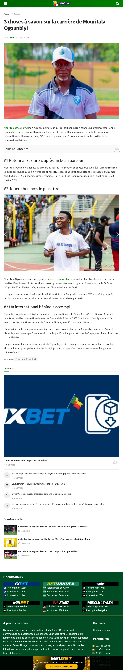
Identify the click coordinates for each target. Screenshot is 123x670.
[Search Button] (117, 3)
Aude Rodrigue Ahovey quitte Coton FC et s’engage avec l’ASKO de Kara (54, 539)
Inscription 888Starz (57, 610)
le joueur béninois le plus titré (53, 279)
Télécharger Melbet (17, 606)
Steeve (10, 37)
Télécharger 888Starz (57, 606)
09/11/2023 (24, 37)
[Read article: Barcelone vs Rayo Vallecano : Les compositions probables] (10, 554)
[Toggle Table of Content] (115, 149)
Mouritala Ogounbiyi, (15, 127)
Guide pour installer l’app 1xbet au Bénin (25, 460)
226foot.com (103, 653)
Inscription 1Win (94, 591)
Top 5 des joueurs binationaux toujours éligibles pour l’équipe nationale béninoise (49, 473)
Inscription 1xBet (15, 591)
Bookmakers (13, 577)
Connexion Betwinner (57, 595)
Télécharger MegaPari (97, 606)
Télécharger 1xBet (16, 587)
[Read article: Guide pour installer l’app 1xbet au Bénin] (61, 416)
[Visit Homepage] (61, 3)
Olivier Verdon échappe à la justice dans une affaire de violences (41, 493)
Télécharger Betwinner (58, 587)
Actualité (16, 14)
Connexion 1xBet (15, 595)
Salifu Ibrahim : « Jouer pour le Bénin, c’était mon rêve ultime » (40, 483)
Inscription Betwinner (57, 591)
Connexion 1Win (94, 595)
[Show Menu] (5, 3)
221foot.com (103, 645)
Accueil (7, 14)
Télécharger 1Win (95, 587)
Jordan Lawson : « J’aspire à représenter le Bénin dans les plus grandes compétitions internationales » (58, 504)
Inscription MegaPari (97, 610)
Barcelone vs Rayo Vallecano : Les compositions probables (47, 551)
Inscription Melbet (16, 610)
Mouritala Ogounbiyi (26, 359)
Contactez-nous (101, 630)
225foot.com (103, 649)
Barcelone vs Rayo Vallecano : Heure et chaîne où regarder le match (52, 526)
